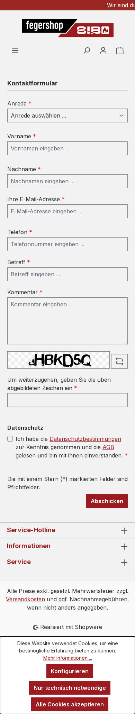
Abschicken (107, 501)
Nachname (24, 169)
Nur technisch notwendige (70, 687)
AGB (108, 447)
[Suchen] (86, 50)
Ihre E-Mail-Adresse (36, 199)
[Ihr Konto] (103, 50)
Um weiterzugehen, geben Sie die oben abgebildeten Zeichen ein (59, 383)
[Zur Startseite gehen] (67, 28)
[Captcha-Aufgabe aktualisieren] (119, 361)
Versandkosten (25, 599)
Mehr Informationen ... (67, 658)
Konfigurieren (70, 671)
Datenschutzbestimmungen (85, 438)
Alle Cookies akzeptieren (70, 704)
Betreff (18, 262)
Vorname (21, 136)
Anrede (19, 103)
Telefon (19, 232)
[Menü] (15, 50)
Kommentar (25, 292)
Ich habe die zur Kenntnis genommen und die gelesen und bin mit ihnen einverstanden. (72, 447)
